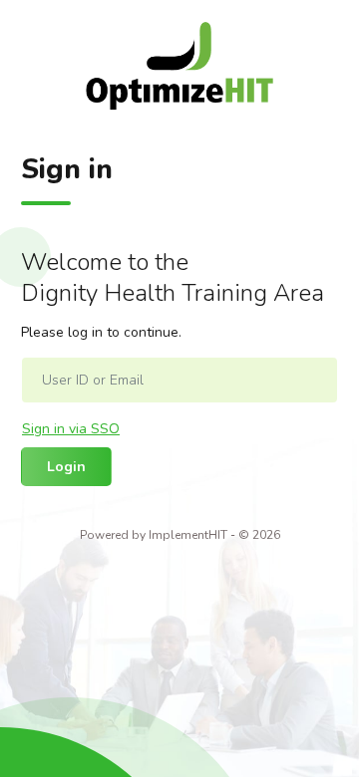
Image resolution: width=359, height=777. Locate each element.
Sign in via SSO (71, 428)
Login (66, 466)
